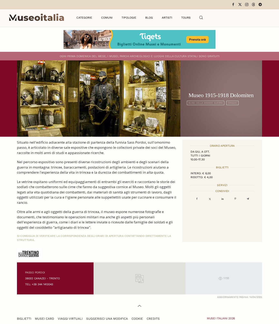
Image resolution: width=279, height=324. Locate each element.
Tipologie (129, 17)
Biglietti (24, 319)
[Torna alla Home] (36, 17)
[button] (201, 17)
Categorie (84, 17)
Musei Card (44, 319)
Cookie (137, 319)
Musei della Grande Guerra (205, 103)
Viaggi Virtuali (70, 319)
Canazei (232, 103)
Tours (186, 17)
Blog (149, 17)
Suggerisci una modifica (107, 319)
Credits (153, 319)
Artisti (167, 17)
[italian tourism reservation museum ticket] (139, 39)
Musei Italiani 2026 (221, 318)
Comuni (107, 17)
